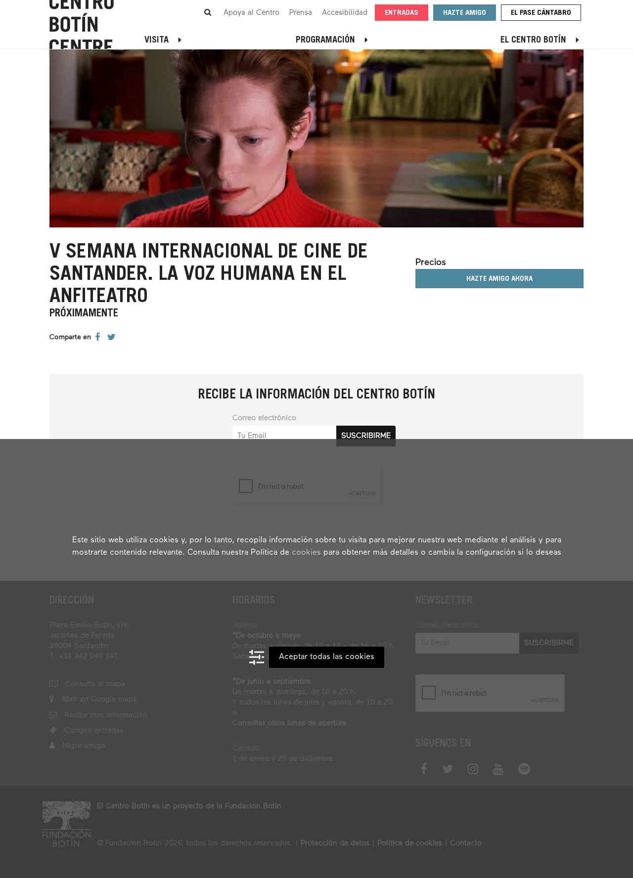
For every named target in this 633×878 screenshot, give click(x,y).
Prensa (300, 12)
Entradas (401, 13)
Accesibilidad (344, 12)
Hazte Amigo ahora (499, 279)
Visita (156, 40)
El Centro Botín (533, 40)
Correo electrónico (264, 418)
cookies (306, 553)
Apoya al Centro (251, 12)
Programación (325, 40)
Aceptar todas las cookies (326, 657)
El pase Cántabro (541, 13)
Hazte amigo (464, 13)
